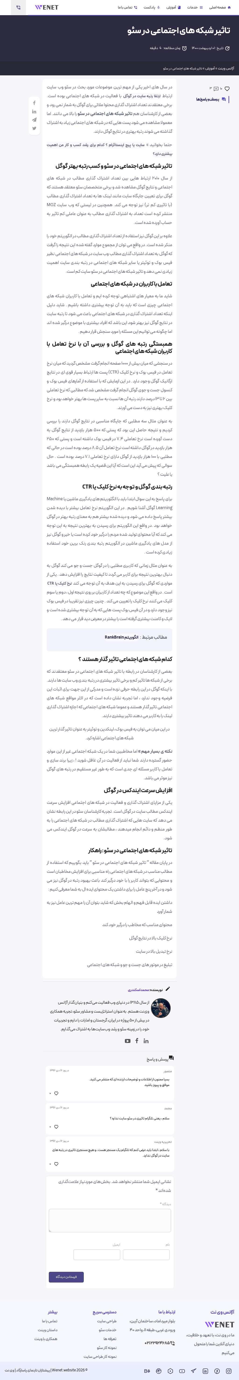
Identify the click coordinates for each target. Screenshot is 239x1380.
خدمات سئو (107, 1330)
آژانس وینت (226, 68)
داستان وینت (47, 1330)
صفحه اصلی (220, 7)
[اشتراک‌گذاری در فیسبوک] (34, 103)
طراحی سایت (106, 1321)
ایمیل (116, 1244)
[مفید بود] (227, 88)
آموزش (173, 7)
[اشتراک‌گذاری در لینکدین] (34, 111)
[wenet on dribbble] (159, 1372)
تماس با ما (127, 7)
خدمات (195, 7)
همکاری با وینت (45, 1339)
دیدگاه (165, 1204)
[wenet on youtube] (182, 1372)
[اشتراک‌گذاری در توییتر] (34, 128)
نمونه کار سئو (106, 1348)
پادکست (152, 7)
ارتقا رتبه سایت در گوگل (142, 96)
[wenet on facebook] (217, 1372)
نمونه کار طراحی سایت (100, 1357)
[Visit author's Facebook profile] (136, 1039)
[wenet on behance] (147, 1372)
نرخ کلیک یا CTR (59, 583)
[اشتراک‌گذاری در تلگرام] (34, 120)
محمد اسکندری (138, 990)
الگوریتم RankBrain (121, 637)
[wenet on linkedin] (205, 1372)
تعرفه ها (110, 1339)
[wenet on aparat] (170, 1372)
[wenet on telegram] (194, 1372)
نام (168, 1244)
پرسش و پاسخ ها (211, 99)
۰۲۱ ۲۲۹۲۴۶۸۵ (157, 1343)
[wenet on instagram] (229, 1372)
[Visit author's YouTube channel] (126, 1039)
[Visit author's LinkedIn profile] (145, 1039)
